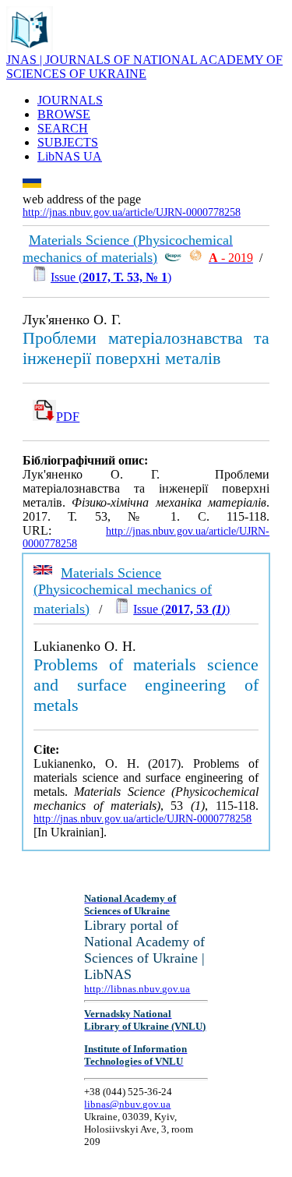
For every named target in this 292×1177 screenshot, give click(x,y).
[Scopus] (173, 257)
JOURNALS (70, 100)
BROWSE (63, 114)
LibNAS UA (69, 156)
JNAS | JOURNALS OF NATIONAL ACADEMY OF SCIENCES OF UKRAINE (144, 66)
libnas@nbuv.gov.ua (127, 1104)
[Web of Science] (195, 257)
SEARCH (62, 128)
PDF (67, 416)
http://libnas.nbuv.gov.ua (137, 989)
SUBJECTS (67, 142)
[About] (29, 48)
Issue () (111, 277)
